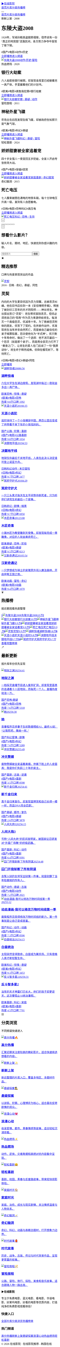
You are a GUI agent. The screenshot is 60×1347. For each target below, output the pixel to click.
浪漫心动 (38, 1335)
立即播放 (6, 56)
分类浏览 (17, 1321)
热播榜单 (28, 1321)
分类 (14, 7)
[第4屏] (10, 224)
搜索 (36, 254)
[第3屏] (8, 224)
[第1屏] (2, 224)
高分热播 (6, 1335)
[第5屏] (13, 224)
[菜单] (2, 11)
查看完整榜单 (9, 643)
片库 (9, 7)
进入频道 (17, 56)
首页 (4, 7)
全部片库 (6, 1321)
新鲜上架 (17, 1335)
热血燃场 (49, 1335)
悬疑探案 (28, 1335)
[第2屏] (5, 224)
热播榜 (21, 7)
